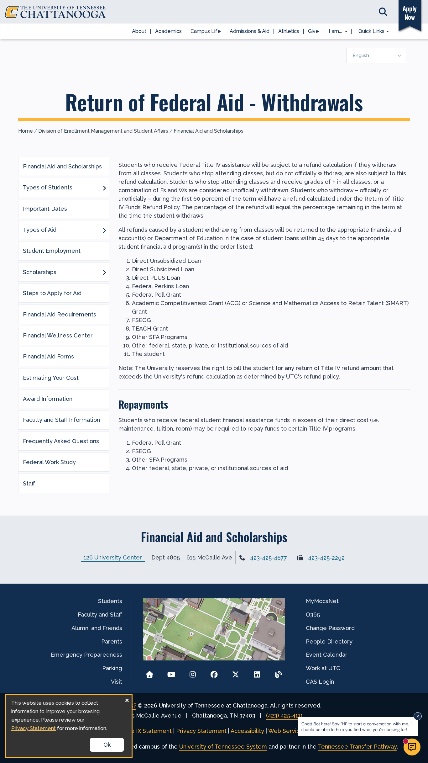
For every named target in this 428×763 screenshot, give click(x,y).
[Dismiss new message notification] (418, 716)
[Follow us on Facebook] (214, 672)
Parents (111, 641)
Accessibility (247, 731)
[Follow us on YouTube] (171, 672)
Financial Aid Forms (48, 356)
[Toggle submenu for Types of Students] (104, 187)
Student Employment (52, 250)
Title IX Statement (147, 731)
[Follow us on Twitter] (235, 672)
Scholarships (39, 272)
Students (110, 601)
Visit (116, 681)
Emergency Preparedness (86, 654)
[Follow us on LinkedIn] (257, 672)
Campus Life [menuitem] (206, 31)
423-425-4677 (268, 557)
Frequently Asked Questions (61, 441)
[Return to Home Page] (149, 672)
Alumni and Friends (96, 628)
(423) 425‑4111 (284, 715)
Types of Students (47, 187)
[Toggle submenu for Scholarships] (104, 272)
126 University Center (113, 557)
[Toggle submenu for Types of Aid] (104, 230)
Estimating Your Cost (51, 377)
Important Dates (45, 208)
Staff (29, 483)
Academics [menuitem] (168, 31)
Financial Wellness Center (58, 335)
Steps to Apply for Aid (52, 293)
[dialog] (69, 726)
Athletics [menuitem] (288, 31)
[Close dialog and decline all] (127, 699)
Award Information (47, 398)
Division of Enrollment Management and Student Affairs (103, 131)
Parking (112, 668)
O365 (313, 614)
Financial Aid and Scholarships (208, 131)
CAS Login (320, 681)
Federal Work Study (49, 462)
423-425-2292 (326, 557)
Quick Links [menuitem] (369, 31)
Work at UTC (323, 668)
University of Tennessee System (223, 746)
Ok (107, 744)
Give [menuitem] (313, 31)
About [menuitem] (139, 31)
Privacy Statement (201, 731)
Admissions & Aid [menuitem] (249, 31)
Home (25, 131)
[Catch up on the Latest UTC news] (278, 672)
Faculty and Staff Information (61, 419)
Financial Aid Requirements (59, 314)
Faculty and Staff (100, 614)
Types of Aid (39, 229)
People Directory (329, 641)
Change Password (330, 628)
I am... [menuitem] (333, 31)
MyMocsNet (322, 601)
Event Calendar (326, 654)
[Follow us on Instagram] (192, 672)
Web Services (287, 731)
